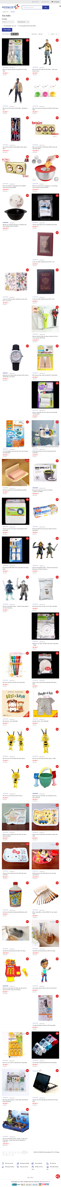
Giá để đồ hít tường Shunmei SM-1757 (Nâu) (43, 950)
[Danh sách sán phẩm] (14, 34)
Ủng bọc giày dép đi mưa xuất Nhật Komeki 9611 (44, 224)
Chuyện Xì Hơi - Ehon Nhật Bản (40, 721)
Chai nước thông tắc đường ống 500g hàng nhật (15, 912)
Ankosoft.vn (47, 1181)
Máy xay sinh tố (24, 1166)
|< (3, 1152)
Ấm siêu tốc (53, 1163)
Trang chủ (5, 11)
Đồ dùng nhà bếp (24, 1163)
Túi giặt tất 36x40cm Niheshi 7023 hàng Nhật (43, 1025)
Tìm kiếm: (4, 19)
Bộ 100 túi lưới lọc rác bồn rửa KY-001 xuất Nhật (44, 606)
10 (6, 1154)
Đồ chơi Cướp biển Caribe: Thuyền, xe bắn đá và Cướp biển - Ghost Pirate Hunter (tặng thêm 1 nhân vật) (15, 1140)
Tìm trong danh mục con (9, 25)
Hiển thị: (53, 34)
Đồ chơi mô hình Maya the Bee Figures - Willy (44, 758)
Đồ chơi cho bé (9, 1163)
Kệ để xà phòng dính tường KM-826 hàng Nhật (14, 490)
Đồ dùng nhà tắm (9, 1166)
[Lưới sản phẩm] (12, 34)
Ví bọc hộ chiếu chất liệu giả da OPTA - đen (43, 299)
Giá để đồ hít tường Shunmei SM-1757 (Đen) (14, 950)
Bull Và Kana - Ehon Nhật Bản (10, 721)
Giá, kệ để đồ (38, 1163)
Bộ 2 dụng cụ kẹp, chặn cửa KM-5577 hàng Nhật (44, 375)
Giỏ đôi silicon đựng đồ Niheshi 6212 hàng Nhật (44, 1062)
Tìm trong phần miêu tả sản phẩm (27, 25)
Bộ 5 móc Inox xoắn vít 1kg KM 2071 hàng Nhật (15, 1062)
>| (12, 1154)
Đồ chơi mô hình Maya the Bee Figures (12, 795)
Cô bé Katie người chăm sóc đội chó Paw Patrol (44, 988)
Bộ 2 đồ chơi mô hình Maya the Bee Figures (14, 758)
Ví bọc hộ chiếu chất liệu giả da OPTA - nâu (43, 261)
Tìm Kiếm (12, 11)
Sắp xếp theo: (34, 34)
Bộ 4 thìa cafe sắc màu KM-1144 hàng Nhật (14, 682)
